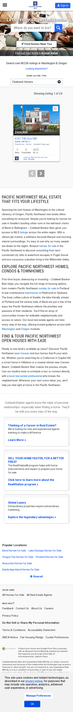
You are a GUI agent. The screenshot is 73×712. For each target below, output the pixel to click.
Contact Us (22, 608)
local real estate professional (25, 376)
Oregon (25, 329)
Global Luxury (17, 502)
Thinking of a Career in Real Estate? (32, 425)
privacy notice (34, 681)
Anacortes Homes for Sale (17, 563)
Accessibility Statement (41, 630)
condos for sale (47, 288)
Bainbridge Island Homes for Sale (20, 569)
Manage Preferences (38, 695)
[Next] (40, 173)
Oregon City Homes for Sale (17, 557)
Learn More (16, 440)
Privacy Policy (10, 615)
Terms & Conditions (14, 630)
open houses (21, 353)
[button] (62, 5)
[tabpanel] (36, 137)
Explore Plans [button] (41, 656)
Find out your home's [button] (36, 53)
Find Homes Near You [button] (38, 44)
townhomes (31, 292)
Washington (8, 329)
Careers (49, 608)
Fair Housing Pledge (31, 637)
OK (32, 704)
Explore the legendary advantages (31, 517)
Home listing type (37, 75)
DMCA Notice (10, 637)
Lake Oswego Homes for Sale (45, 550)
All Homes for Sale (13, 595)
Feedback (7, 608)
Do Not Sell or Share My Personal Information (30, 622)
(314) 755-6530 (28, 159)
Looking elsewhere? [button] (37, 68)
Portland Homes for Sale (49, 557)
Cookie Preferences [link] (57, 637)
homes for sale (47, 246)
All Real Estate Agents (39, 595)
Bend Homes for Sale (14, 550)
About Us (36, 608)
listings (24, 232)
